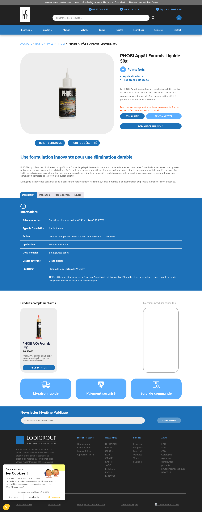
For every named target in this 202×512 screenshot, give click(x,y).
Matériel (66, 29)
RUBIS (108, 454)
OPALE (109, 458)
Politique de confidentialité (91, 504)
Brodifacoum (84, 447)
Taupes (102, 29)
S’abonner (169, 420)
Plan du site (54, 504)
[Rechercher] (153, 18)
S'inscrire (132, 116)
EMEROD (110, 468)
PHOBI (108, 447)
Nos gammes (44, 43)
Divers (77, 194)
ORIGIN (109, 451)
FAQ (163, 444)
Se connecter (164, 116)
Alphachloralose (85, 454)
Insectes (46, 29)
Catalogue (166, 454)
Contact (177, 29)
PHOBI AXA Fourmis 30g (36, 345)
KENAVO (110, 475)
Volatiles (84, 29)
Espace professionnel (171, 9)
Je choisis (34, 497)
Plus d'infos (39, 367)
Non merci (13, 497)
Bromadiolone (84, 451)
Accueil (26, 43)
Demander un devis (151, 126)
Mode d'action (62, 194)
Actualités (158, 29)
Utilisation (44, 194)
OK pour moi (54, 497)
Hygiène (119, 29)
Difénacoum (83, 444)
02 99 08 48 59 (100, 9)
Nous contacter (132, 9)
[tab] (28, 195)
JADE (108, 465)
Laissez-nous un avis (168, 504)
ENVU (108, 472)
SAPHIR (109, 461)
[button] (6, 507)
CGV (163, 451)
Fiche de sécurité (84, 143)
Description (28, 194)
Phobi (61, 43)
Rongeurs (25, 29)
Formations (138, 29)
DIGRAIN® (111, 444)
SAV (163, 447)
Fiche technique (50, 143)
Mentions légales (129, 504)
